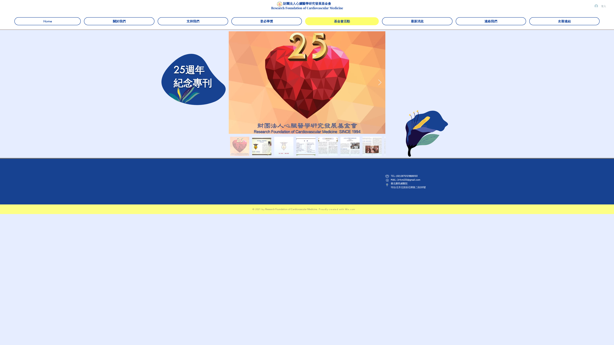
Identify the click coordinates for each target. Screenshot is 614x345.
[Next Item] (380, 83)
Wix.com (350, 209)
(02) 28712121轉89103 (407, 175)
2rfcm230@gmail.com (408, 179)
